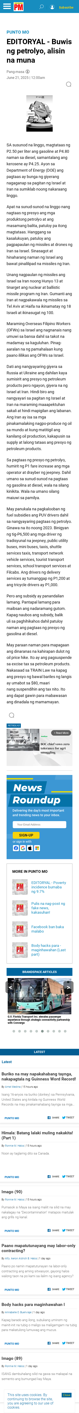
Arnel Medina (12, 1086)
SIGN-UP (26, 835)
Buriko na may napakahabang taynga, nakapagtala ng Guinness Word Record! (39, 1076)
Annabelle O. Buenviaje (18, 1312)
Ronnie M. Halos (14, 1145)
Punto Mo (18, 32)
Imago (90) (12, 1191)
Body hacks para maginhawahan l (33, 1304)
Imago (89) (12, 1358)
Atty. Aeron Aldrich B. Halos (21, 1258)
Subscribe (66, 7)
